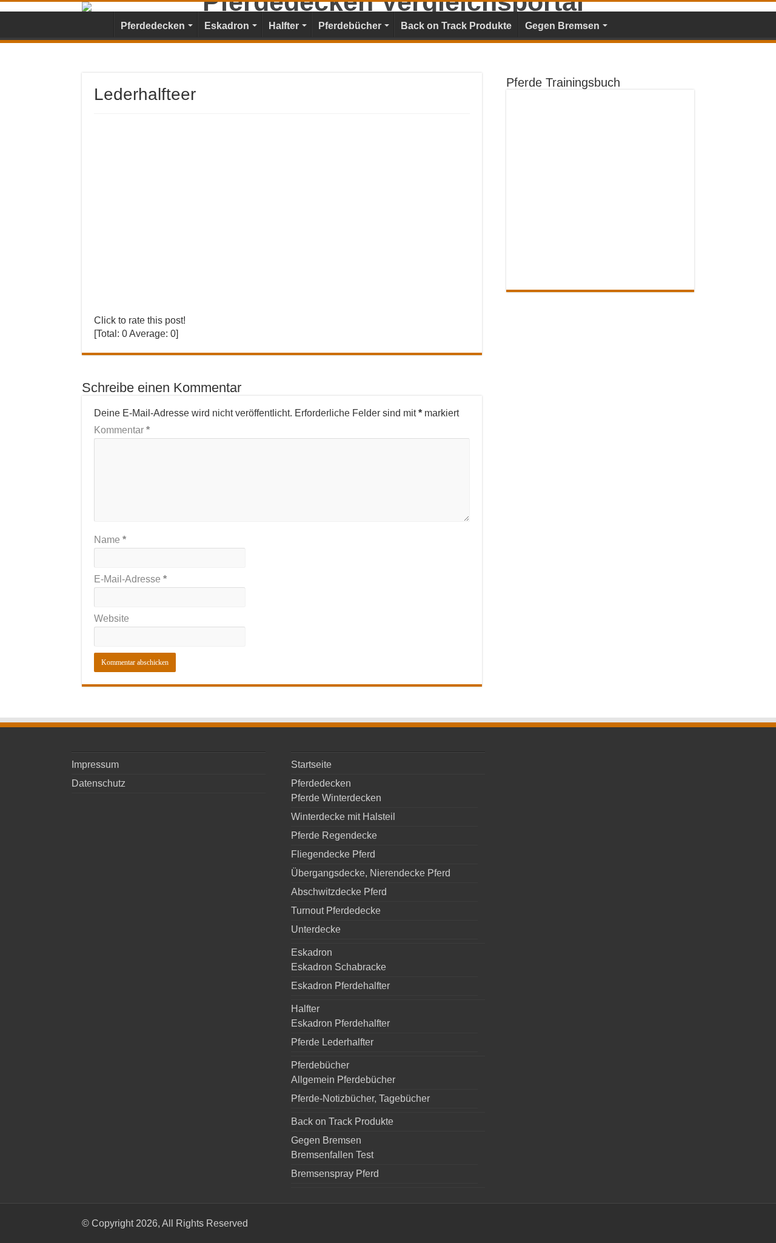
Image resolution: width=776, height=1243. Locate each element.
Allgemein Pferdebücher (343, 1080)
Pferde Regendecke (334, 835)
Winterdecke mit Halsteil (343, 816)
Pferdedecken (153, 26)
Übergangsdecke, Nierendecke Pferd (370, 873)
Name (110, 540)
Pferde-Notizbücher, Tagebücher (360, 1098)
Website (111, 618)
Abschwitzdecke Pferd (339, 892)
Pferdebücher (349, 26)
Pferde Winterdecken (336, 798)
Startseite (97, 24)
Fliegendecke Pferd (333, 854)
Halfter (284, 26)
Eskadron (226, 26)
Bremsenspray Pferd (335, 1173)
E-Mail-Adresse (130, 579)
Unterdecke (316, 929)
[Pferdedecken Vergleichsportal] (388, 7)
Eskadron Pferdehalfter (340, 986)
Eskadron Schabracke (338, 967)
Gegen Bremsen (562, 26)
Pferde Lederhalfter (332, 1042)
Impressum (95, 764)
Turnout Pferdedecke (336, 910)
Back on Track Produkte (456, 26)
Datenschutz (98, 783)
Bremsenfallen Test (332, 1155)
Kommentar (122, 430)
